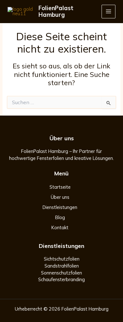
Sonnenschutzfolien (61, 273)
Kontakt (59, 227)
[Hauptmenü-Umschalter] (108, 12)
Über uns (60, 197)
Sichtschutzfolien (61, 259)
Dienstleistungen (60, 207)
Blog (60, 217)
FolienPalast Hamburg (55, 11)
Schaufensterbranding (61, 279)
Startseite (60, 187)
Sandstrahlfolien (61, 266)
